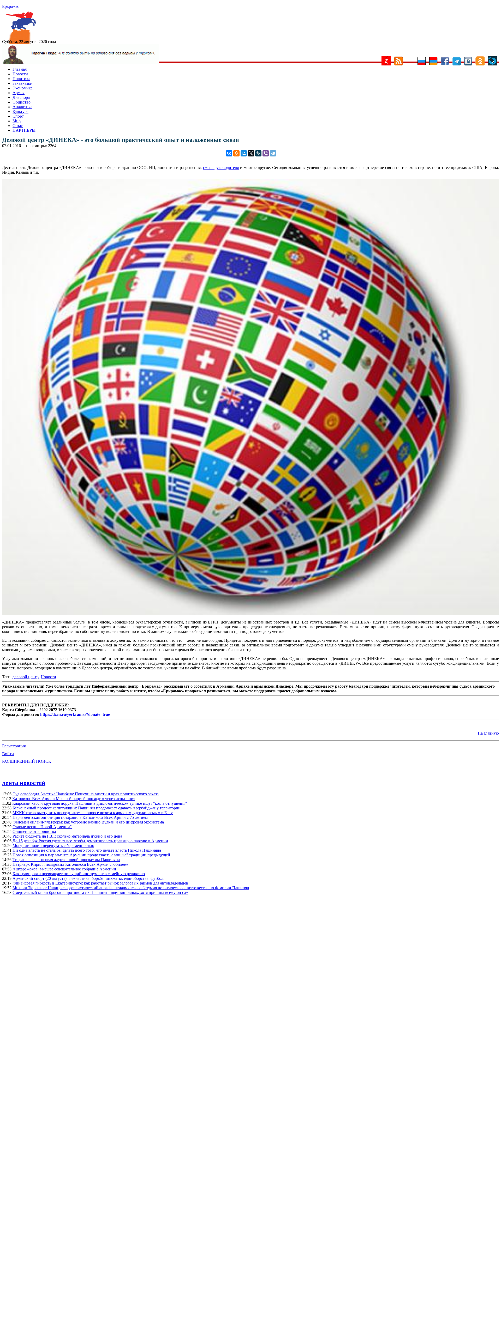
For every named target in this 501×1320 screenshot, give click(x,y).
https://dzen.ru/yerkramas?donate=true (75, 714)
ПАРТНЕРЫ (24, 130)
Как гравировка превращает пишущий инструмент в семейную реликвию (79, 873)
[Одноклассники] (236, 153)
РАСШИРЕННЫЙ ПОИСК (26, 761)
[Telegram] (273, 153)
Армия (19, 92)
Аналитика (22, 107)
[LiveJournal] (258, 153)
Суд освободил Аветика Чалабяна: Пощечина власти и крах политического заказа (86, 794)
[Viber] (266, 153)
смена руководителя (221, 167)
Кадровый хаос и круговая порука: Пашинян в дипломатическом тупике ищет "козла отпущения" (99, 803)
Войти (8, 753)
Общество (22, 102)
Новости (20, 74)
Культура (20, 111)
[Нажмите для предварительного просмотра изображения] (250, 613)
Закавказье (22, 83)
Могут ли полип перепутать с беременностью (53, 845)
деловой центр (26, 677)
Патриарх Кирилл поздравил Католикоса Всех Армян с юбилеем (70, 864)
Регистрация (14, 745)
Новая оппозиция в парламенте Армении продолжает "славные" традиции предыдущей (91, 855)
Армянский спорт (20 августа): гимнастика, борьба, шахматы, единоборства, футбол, (88, 878)
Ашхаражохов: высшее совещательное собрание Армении (64, 869)
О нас (18, 125)
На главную (488, 733)
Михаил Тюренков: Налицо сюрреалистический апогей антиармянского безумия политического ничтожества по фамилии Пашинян (131, 888)
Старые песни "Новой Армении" (42, 827)
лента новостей (23, 782)
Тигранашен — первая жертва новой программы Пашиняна (66, 859)
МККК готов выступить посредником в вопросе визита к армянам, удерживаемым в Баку (93, 812)
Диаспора (21, 97)
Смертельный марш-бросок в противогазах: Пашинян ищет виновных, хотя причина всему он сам (100, 892)
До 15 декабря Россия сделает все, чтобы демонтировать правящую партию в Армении (90, 841)
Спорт (18, 116)
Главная (20, 69)
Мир (17, 121)
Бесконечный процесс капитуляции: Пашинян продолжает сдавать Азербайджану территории (97, 808)
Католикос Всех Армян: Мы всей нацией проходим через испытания (73, 798)
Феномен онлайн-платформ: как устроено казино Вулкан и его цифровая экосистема (88, 822)
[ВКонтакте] (229, 153)
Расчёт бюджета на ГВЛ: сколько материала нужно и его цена (67, 836)
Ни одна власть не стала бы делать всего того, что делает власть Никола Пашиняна (87, 850)
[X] (251, 153)
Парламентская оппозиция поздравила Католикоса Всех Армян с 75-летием (80, 817)
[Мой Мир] (244, 153)
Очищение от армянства (34, 831)
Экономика (23, 88)
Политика (21, 78)
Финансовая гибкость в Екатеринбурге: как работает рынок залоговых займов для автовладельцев (100, 883)
